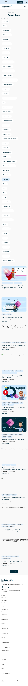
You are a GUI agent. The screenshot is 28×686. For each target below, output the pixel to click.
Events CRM (5, 57)
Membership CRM (5, 628)
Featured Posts (6, 174)
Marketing (5, 143)
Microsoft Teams (6, 116)
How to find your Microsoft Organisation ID (13, 345)
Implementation (6, 30)
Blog (13, 12)
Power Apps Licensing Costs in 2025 (12, 317)
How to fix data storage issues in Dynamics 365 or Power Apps (13, 408)
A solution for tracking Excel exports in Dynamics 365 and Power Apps (12, 530)
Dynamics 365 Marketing (6, 647)
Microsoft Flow (6, 201)
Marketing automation (7, 210)
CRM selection (6, 48)
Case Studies (4, 659)
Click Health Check (7, 107)
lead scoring (5, 39)
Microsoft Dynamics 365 (8, 260)
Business (5, 238)
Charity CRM (5, 242)
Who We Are (4, 597)
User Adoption (6, 228)
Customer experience (7, 120)
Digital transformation (7, 84)
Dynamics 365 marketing (8, 70)
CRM (4, 25)
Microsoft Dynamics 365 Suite (9, 161)
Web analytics (6, 251)
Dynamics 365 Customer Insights (10, 138)
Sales (4, 188)
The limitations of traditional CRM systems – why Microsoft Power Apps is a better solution (14, 287)
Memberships (6, 247)
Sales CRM (5, 21)
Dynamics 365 (4, 640)
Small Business (4, 631)
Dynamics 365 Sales (7, 75)
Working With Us (4, 602)
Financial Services (5, 633)
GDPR (4, 197)
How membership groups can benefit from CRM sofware (13, 498)
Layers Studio (8, 683)
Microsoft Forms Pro (7, 111)
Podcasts (3, 664)
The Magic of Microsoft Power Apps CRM (13, 439)
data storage (5, 52)
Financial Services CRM (8, 61)
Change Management (7, 219)
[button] (25, 6)
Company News (6, 206)
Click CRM (5, 93)
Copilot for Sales (6, 134)
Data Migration (6, 156)
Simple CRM (5, 256)
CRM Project (5, 215)
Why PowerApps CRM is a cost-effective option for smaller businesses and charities (14, 468)
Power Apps (5, 179)
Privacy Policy (4, 676)
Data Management (7, 152)
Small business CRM (7, 66)
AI (3, 102)
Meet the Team (4, 600)
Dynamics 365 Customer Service (10, 79)
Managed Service (6, 43)
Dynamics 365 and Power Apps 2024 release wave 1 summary (14, 376)
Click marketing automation (8, 165)
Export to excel (6, 129)
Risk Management (6, 34)
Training (4, 224)
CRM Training (6, 170)
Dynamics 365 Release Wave (9, 98)
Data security (6, 125)
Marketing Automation (5, 650)
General (4, 183)
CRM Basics (5, 147)
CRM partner (5, 89)
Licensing (5, 233)
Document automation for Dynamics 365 (9, 652)
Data (4, 192)
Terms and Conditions (5, 670)
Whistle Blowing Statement (6, 673)
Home (9, 12)
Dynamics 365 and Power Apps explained (13, 561)
